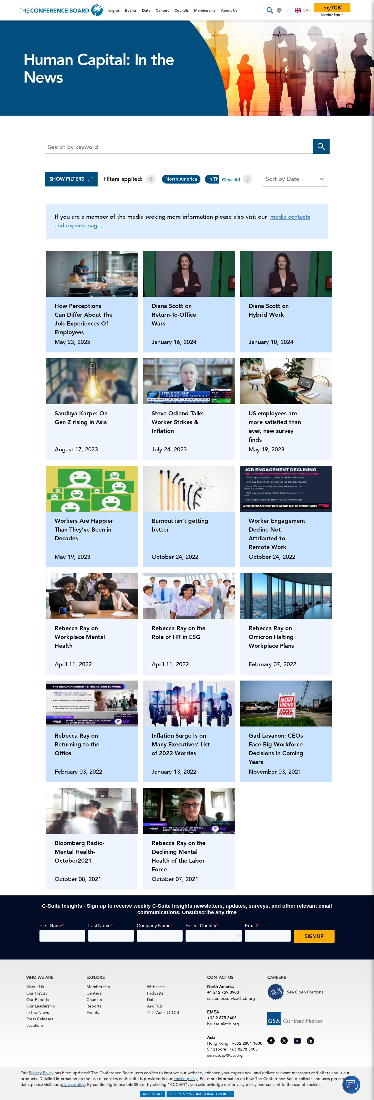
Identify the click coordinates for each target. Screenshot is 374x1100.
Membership (21, 102)
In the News (37, 1012)
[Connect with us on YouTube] (297, 1040)
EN (306, 10)
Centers (15, 72)
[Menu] (10, 10)
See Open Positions (305, 992)
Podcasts (155, 993)
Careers (15, 132)
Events (14, 42)
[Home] (61, 10)
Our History (37, 993)
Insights (15, 27)
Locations (35, 1025)
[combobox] (302, 10)
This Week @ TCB (26, 147)
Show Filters (66, 179)
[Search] (269, 10)
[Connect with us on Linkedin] (310, 1040)
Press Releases (39, 1019)
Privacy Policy (41, 1072)
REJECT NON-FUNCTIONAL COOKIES (200, 1094)
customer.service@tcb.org (231, 998)
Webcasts (156, 986)
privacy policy (72, 1084)
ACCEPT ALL (152, 1094)
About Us (17, 117)
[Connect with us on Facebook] (271, 1040)
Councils (16, 87)
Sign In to (28, 161)
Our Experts (37, 999)
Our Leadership (40, 1006)
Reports (93, 1006)
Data (11, 57)
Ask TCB (155, 1006)
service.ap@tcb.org (225, 1055)
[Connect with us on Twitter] (284, 1040)
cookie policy (186, 1078)
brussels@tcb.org (223, 1024)
